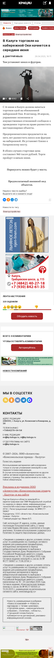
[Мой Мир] (12, 199)
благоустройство (11, 211)
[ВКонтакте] (4, 199)
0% (5, 307)
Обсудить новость (27, 316)
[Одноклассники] (8, 199)
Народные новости (22, 23)
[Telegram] (16, 199)
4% (16, 307)
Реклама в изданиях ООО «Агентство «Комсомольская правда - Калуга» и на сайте (26, 490)
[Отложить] (21, 98)
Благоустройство (23, 34)
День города (19, 28)
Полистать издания (12, 461)
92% (36, 307)
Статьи (37, 23)
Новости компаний (15, 370)
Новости (7, 23)
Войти (49, 3)
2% (8, 307)
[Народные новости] (45, 3)
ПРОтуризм (33, 28)
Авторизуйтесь (27, 347)
